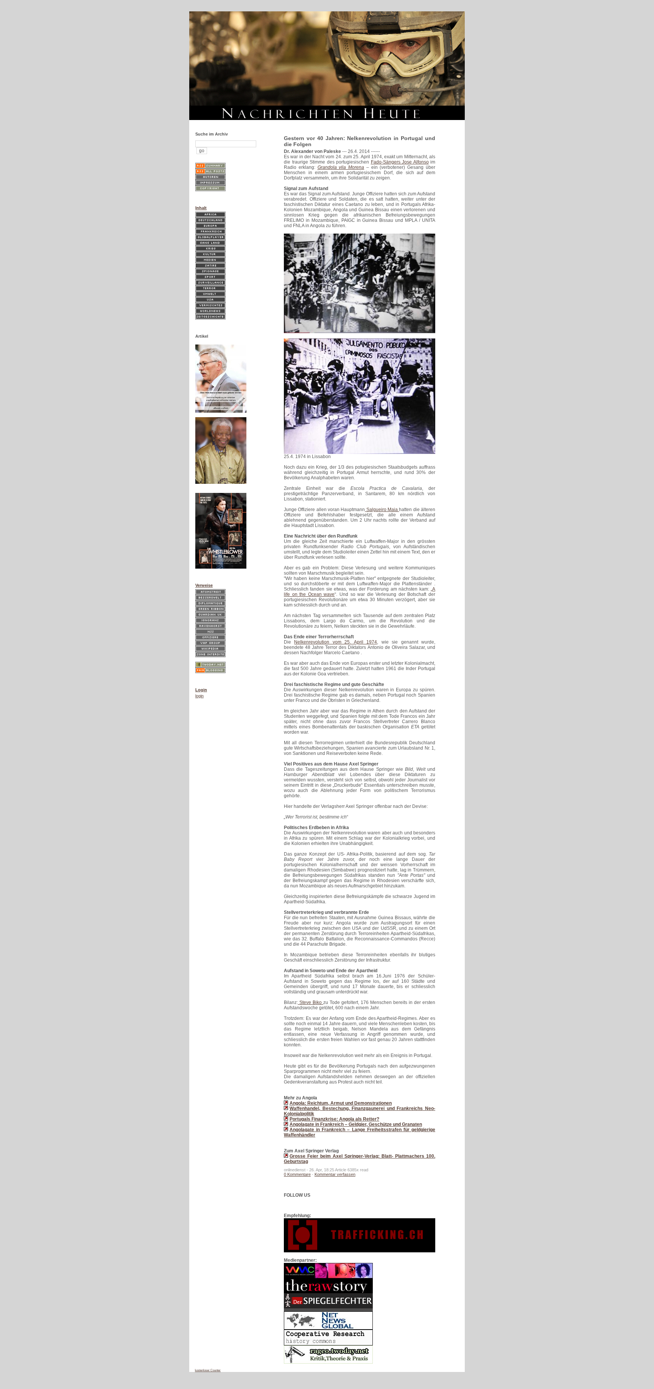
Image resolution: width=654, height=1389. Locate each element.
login (199, 696)
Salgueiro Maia (382, 509)
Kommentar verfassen (335, 1174)
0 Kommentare (297, 1174)
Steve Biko (310, 1002)
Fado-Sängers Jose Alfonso (400, 162)
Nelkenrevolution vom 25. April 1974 (335, 642)
